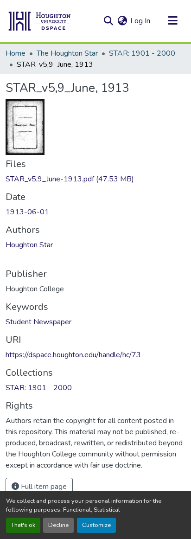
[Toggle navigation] (172, 21)
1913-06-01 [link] (27, 212)
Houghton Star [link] (29, 245)
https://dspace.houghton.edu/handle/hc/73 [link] (73, 355)
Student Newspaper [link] (38, 322)
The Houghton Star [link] (67, 53)
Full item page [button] (43, 486)
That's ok (23, 525)
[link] (95, 179)
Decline (58, 525)
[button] (40, 20)
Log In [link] (140, 21)
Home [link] (15, 53)
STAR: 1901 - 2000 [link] (142, 53)
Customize (96, 525)
